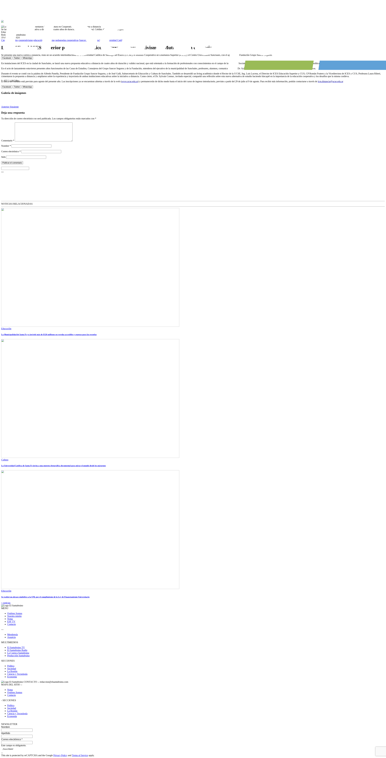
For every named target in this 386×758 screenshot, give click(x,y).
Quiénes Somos (14, 613)
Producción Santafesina (18, 655)
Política (10, 666)
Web (3, 157)
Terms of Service (80, 755)
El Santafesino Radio (17, 650)
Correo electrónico (11, 151)
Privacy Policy (60, 755)
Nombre (6, 146)
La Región (12, 671)
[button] (5, 106)
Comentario (7, 140)
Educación (6, 328)
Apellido (5, 733)
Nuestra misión (14, 616)
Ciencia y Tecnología (17, 674)
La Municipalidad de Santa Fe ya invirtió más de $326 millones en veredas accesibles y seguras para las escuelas (49, 334)
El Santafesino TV (16, 647)
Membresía (12, 634)
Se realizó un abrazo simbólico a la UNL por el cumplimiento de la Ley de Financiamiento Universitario (45, 597)
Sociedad (11, 668)
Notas (10, 619)
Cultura (4, 459)
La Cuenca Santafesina (18, 653)
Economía (12, 676)
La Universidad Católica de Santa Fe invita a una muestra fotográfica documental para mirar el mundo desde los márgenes (53, 465)
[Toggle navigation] (2, 76)
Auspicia (11, 637)
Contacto (11, 624)
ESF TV (11, 621)
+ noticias (5, 603)
